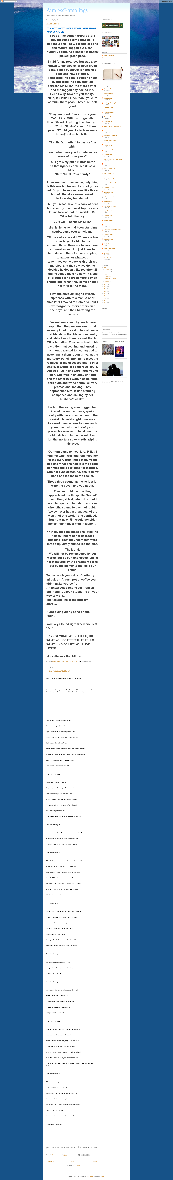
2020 (105, 267)
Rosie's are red (108, 164)
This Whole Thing (109, 178)
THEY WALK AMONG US (58, 671)
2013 (105, 298)
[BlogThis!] (85, 661)
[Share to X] (87, 661)
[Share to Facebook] (88, 661)
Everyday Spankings (109, 112)
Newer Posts (51, 1161)
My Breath (106, 253)
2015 (105, 293)
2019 (105, 284)
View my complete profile (108, 58)
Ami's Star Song (108, 234)
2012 (105, 300)
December (108, 269)
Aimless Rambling (109, 55)
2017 (105, 289)
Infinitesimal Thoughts (110, 182)
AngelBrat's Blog (108, 239)
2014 (105, 295)
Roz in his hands (108, 244)
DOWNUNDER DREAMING (111, 135)
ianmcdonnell (90, 1176)
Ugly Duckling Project (110, 206)
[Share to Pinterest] (90, 661)
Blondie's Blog (108, 121)
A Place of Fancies (109, 187)
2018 (105, 286)
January (107, 281)
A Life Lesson (52, 24)
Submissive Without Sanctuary (112, 229)
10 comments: (73, 661)
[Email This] (83, 661)
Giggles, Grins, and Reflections (112, 126)
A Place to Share (108, 107)
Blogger (103, 1176)
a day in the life (108, 145)
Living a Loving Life (109, 168)
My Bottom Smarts (109, 117)
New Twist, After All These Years (113, 159)
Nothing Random (108, 220)
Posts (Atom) (76, 1165)
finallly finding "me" (109, 173)
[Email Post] (80, 661)
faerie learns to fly (109, 150)
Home (72, 1161)
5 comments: (72, 1155)
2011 (105, 302)
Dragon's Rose (108, 201)
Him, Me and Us (108, 258)
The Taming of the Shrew (111, 131)
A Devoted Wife (108, 215)
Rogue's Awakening (109, 248)
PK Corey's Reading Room (111, 103)
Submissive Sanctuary (110, 197)
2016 (105, 291)
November (108, 272)
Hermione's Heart (108, 88)
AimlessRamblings (67, 10)
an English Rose (108, 192)
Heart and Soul (108, 98)
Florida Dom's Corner (110, 140)
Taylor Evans (107, 225)
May (106, 274)
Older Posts (94, 1161)
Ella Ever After (108, 154)
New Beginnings (108, 93)
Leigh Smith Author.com (110, 211)
